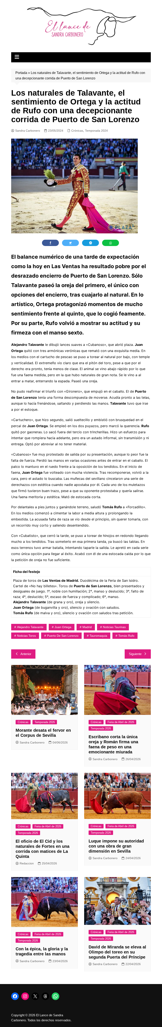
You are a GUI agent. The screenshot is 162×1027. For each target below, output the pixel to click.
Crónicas (77, 130)
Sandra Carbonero (27, 130)
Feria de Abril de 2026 (121, 722)
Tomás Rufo (126, 635)
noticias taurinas (114, 627)
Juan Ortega (63, 627)
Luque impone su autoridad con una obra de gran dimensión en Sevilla (116, 846)
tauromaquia (98, 635)
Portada (21, 73)
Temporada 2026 (45, 722)
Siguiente (135, 654)
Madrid (87, 627)
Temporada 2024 (96, 130)
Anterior (25, 654)
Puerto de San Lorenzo (62, 635)
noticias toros (26, 635)
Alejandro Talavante (30, 627)
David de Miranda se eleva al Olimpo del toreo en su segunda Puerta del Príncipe (117, 952)
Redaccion (27, 863)
